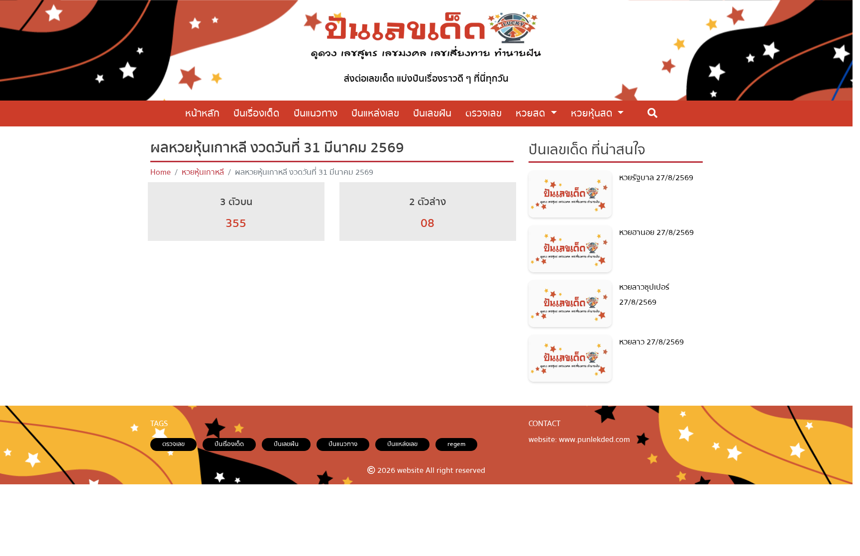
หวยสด (532, 113)
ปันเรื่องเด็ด (229, 444)
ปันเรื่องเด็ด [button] (256, 113)
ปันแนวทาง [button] (315, 113)
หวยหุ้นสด (593, 113)
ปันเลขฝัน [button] (432, 113)
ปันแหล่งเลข (402, 444)
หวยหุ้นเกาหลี (203, 172)
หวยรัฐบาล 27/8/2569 (656, 177)
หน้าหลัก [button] (202, 113)
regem (456, 444)
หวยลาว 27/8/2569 (651, 341)
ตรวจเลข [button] (483, 113)
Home (160, 172)
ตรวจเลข (173, 444)
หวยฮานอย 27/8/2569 (656, 232)
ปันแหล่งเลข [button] (375, 113)
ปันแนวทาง (342, 444)
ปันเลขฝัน (286, 444)
